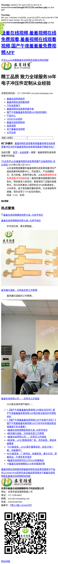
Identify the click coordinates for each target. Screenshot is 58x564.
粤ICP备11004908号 (21, 505)
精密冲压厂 (49, 147)
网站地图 (43, 60)
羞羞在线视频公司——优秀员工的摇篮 (27, 437)
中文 (3, 60)
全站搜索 (24, 152)
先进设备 (25, 473)
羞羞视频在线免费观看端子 (30, 147)
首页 (15, 152)
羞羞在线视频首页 (16, 99)
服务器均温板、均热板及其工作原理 (26, 433)
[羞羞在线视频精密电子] (16, 69)
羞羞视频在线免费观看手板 (20, 109)
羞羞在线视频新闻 (16, 122)
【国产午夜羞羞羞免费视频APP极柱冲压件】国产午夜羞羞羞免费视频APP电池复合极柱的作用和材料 (31, 413)
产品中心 (11, 115)
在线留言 (34, 60)
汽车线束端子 (13, 105)
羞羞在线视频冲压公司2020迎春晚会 (26, 460)
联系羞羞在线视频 (12, 476)
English (9, 60)
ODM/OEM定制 (14, 119)
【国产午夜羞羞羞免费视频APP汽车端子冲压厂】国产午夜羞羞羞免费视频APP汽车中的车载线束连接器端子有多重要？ (31, 423)
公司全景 (11, 132)
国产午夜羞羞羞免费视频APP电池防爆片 (27, 112)
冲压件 (13, 147)
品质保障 (11, 126)
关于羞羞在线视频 (16, 129)
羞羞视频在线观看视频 (18, 102)
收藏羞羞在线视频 (21, 60)
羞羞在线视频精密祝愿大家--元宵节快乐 (28, 430)
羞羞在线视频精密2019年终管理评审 (27, 464)
